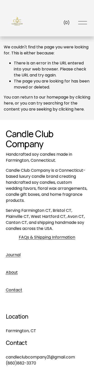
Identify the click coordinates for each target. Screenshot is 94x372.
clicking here (71, 109)
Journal (13, 255)
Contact (14, 290)
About (12, 272)
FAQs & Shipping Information (47, 237)
